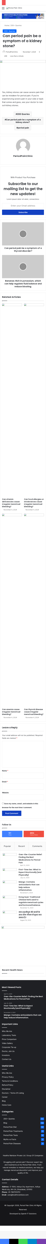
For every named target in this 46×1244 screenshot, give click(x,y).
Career (5, 1097)
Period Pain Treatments (13, 1131)
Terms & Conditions (10, 1081)
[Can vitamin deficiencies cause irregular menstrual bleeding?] (12, 400)
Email (5, 782)
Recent (21, 846)
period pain (23, 127)
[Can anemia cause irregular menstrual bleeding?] (12, 610)
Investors (6, 1055)
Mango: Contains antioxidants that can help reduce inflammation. (29, 886)
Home (6, 25)
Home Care (6, 1105)
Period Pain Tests (10, 1135)
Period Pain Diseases (12, 1143)
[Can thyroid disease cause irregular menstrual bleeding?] (34, 610)
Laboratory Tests (9, 1035)
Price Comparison (9, 1039)
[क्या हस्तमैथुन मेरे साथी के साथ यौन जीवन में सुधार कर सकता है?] (10, 915)
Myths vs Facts (9, 1139)
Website (5, 793)
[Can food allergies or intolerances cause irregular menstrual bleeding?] (34, 400)
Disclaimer (6, 1089)
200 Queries (23, 114)
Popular (7, 846)
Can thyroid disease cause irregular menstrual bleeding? (33, 712)
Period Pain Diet (10, 1127)
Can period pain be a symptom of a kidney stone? (23, 120)
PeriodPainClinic (12, 52)
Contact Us (6, 1059)
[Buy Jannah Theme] (23, 16)
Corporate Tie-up (9, 1047)
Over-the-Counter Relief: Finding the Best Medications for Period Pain (30, 858)
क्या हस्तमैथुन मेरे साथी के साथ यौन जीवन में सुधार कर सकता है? (30, 915)
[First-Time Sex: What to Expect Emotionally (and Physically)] (10, 873)
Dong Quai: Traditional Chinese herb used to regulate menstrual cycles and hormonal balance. (31, 901)
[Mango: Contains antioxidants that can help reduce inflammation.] (10, 885)
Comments (37, 846)
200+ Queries (16, 25)
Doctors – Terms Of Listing (13, 1093)
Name (5, 771)
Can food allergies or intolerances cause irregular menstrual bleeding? (34, 503)
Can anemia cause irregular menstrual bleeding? (11, 712)
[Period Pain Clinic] (14, 8)
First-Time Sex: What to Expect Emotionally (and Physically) (30, 872)
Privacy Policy (8, 1077)
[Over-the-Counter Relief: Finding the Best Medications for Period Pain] (10, 858)
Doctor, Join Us (8, 1051)
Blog (3, 1101)
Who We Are (7, 1031)
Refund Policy (7, 1085)
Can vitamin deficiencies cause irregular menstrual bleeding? (11, 503)
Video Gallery (7, 1043)
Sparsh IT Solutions (28, 1214)
